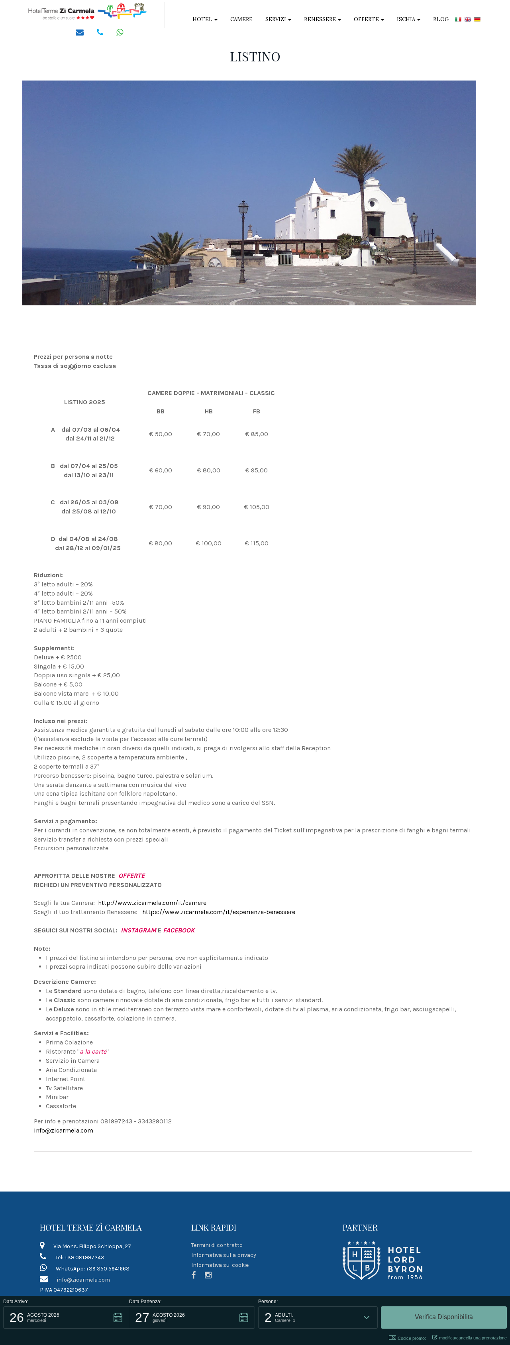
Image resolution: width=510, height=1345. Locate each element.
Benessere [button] (320, 19)
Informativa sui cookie (220, 1265)
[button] (66, 1317)
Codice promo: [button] (412, 1338)
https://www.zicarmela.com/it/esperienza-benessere (218, 912)
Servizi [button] (276, 19)
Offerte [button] (367, 19)
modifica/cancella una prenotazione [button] (473, 1337)
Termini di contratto (217, 1245)
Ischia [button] (406, 19)
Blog (441, 19)
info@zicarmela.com (63, 1130)
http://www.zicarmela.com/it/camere (152, 902)
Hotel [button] (203, 19)
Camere (241, 19)
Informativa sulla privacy (223, 1255)
